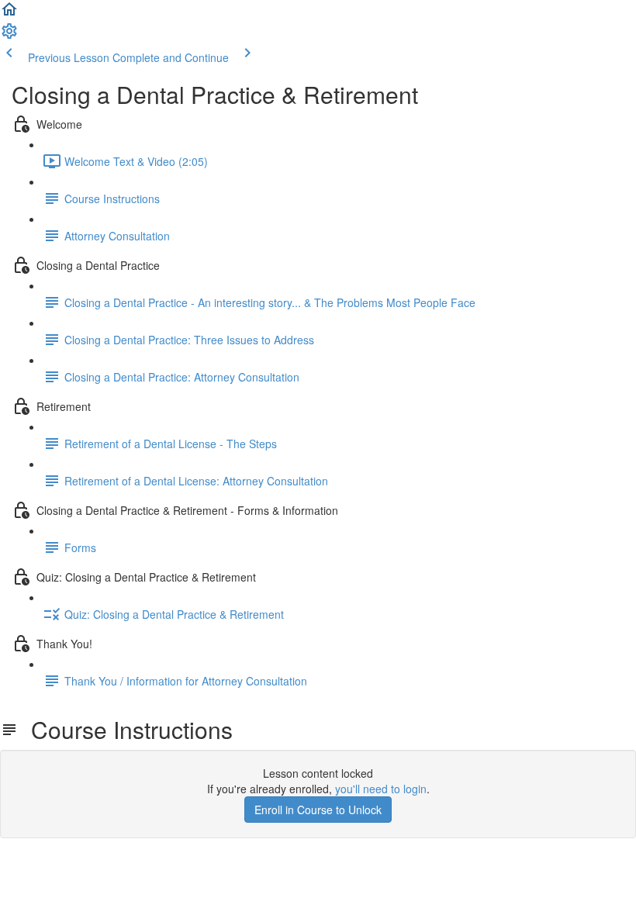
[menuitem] (9, 35)
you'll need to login (381, 788)
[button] (9, 14)
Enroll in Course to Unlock (318, 809)
